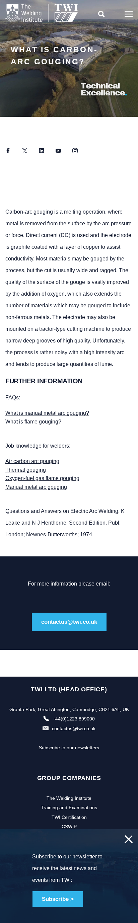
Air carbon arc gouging (32, 461)
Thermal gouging (25, 470)
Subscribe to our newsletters (69, 747)
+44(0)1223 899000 (74, 718)
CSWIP (69, 826)
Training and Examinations (69, 807)
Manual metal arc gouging (36, 487)
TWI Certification (69, 817)
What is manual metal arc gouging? (47, 413)
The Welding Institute (69, 798)
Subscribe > (58, 899)
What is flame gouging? (33, 422)
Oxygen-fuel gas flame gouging (42, 478)
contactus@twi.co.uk (69, 622)
